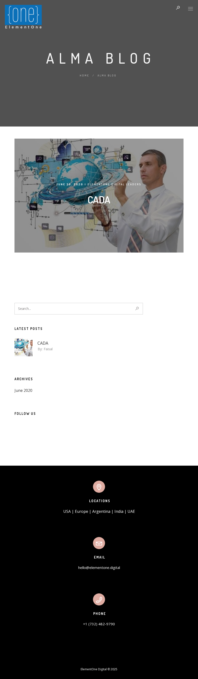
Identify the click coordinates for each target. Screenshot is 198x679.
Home (84, 75)
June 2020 (23, 390)
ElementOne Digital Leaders (114, 184)
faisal (48, 349)
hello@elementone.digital (99, 567)
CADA (99, 199)
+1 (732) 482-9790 (99, 623)
